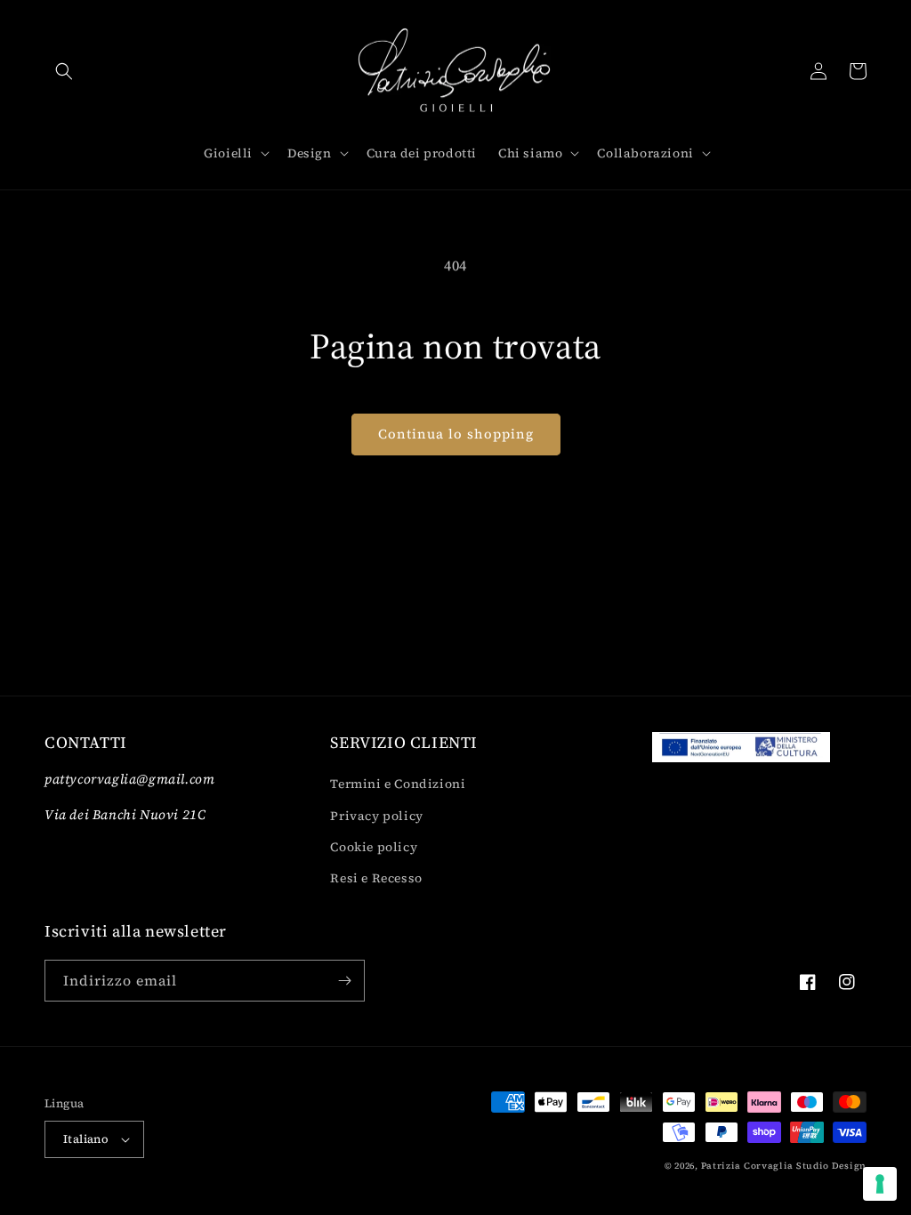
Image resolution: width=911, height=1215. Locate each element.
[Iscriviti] (344, 981)
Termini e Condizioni (397, 784)
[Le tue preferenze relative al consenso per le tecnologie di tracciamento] (880, 1184)
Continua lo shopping (456, 433)
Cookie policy (373, 847)
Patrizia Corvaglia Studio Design (784, 1165)
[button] (64, 71)
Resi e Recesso (376, 878)
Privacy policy (376, 816)
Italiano (86, 1139)
